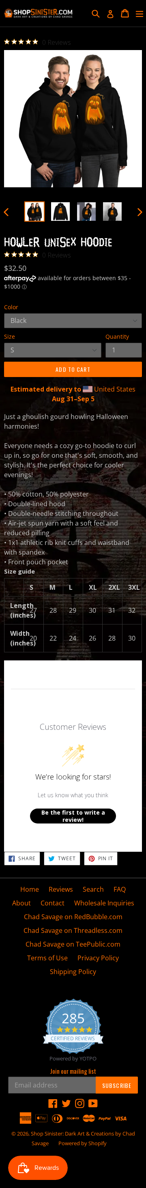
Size (9, 336)
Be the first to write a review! (73, 816)
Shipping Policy (73, 971)
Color (11, 307)
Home (29, 889)
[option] (34, 211)
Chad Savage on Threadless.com (73, 930)
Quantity (117, 336)
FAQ (120, 889)
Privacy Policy (98, 957)
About (21, 903)
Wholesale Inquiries (104, 903)
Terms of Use (47, 957)
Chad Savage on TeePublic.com (73, 944)
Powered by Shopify (82, 1143)
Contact (52, 903)
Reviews (61, 889)
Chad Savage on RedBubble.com (73, 916)
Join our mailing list (73, 1071)
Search (93, 889)
